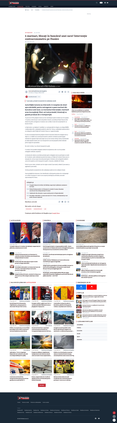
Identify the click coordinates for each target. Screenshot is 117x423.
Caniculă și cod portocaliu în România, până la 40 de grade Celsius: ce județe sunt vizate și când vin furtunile (63, 306)
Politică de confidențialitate (36, 402)
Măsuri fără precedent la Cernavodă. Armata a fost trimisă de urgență (92, 271)
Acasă (27, 9)
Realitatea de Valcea (67, 412)
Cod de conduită (46, 402)
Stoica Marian (49, 325)
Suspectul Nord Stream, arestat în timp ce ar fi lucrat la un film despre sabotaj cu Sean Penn (28, 275)
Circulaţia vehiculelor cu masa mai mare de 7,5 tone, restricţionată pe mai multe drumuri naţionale (48, 196)
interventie (28, 209)
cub (45, 209)
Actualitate (37, 9)
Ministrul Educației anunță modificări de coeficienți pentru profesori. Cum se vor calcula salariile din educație (63, 379)
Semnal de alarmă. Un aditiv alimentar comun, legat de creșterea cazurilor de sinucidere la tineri (83, 142)
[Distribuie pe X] (68, 92)
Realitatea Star (36, 410)
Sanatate (77, 138)
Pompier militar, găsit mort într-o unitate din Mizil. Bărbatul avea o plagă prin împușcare (41, 305)
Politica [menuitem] (28, 6)
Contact (18, 402)
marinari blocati (38, 209)
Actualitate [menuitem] (20, 6)
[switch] (101, 3)
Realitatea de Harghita (40, 91)
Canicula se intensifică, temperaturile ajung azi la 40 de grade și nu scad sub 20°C (19, 378)
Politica (73, 114)
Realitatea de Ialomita (84, 410)
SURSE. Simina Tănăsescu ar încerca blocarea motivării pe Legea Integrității (56, 260)
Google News (56, 213)
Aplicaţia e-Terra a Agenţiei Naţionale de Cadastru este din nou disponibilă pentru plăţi (19, 354)
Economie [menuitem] (34, 6)
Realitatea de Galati (75, 410)
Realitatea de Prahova (65, 410)
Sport (76, 124)
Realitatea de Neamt (58, 412)
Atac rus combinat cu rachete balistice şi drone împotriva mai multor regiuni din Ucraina (81, 111)
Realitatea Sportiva (28, 410)
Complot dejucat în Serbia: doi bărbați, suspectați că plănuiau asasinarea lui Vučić (48, 185)
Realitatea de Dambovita (95, 410)
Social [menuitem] (40, 6)
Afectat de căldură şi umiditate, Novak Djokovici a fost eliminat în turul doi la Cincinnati (83, 134)
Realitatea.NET (20, 410)
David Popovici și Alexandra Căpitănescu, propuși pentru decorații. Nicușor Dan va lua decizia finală (18, 306)
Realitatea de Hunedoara (55, 410)
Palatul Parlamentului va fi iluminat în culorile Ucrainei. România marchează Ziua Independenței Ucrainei (47, 189)
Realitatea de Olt (29, 412)
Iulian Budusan (70, 374)
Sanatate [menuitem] (46, 6)
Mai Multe (42, 385)
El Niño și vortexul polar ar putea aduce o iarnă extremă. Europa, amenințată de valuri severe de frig (64, 354)
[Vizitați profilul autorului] (26, 92)
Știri (32, 9)
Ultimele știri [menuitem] (12, 6)
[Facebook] (105, 3)
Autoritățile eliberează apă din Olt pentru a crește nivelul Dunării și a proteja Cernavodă (90, 247)
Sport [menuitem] (51, 6)
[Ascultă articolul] (114, 412)
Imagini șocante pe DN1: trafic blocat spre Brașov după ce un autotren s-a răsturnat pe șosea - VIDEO (63, 330)
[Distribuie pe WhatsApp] (65, 92)
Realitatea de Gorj (20, 412)
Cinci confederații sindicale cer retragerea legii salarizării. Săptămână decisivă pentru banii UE (94, 264)
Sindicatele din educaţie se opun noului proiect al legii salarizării (46, 193)
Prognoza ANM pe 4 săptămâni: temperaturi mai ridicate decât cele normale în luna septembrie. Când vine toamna (41, 355)
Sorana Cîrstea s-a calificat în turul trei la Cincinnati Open (82, 126)
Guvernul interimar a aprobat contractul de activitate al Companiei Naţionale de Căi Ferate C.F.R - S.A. (42, 330)
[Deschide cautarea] (96, 2)
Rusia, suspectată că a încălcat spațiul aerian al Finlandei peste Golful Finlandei (41, 378)
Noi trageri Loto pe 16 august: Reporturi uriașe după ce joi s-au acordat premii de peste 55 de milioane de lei (83, 120)
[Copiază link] (59, 92)
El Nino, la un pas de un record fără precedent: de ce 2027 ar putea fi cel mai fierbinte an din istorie (19, 329)
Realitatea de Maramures (38, 412)
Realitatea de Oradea (45, 410)
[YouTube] (107, 3)
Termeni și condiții (25, 402)
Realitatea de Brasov (49, 412)
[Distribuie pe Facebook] (62, 92)
